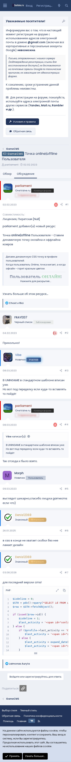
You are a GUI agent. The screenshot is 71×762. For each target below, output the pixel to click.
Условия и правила (24, 121)
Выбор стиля (9, 710)
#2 (66, 333)
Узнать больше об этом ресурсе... (25, 294)
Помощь (8, 721)
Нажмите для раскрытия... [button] (35, 281)
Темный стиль (28, 710)
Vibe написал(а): (16, 436)
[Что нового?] (59, 6)
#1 (66, 204)
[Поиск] (66, 6)
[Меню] (5, 5)
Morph (19, 473)
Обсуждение (25, 174)
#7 (66, 572)
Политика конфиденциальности (43, 716)
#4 (66, 424)
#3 (66, 370)
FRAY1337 (20, 317)
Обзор (7, 174)
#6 (66, 530)
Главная (21, 721)
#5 (66, 489)
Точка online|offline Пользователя (27, 235)
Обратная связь (22, 131)
